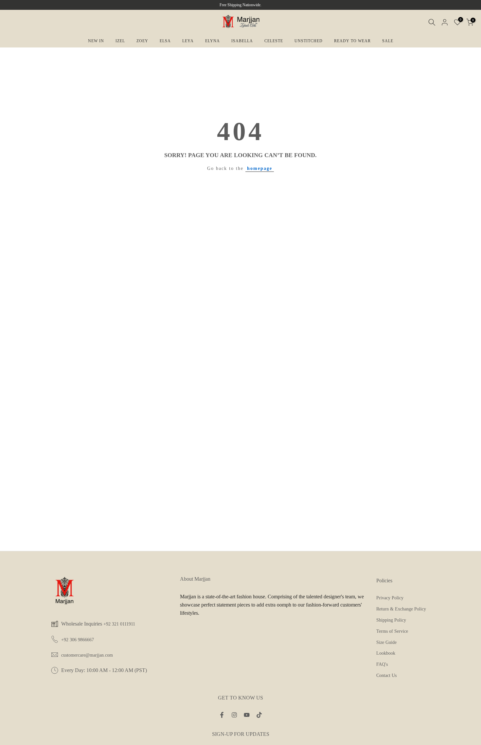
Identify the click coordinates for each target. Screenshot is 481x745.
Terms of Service (392, 631)
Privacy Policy (389, 597)
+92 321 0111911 (119, 624)
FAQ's (382, 664)
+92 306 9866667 (77, 639)
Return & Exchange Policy (401, 609)
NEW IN (96, 41)
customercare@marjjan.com (87, 655)
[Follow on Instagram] (234, 715)
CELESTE (273, 41)
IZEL (120, 41)
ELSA (165, 41)
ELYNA (212, 41)
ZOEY (142, 41)
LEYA (188, 41)
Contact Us (386, 675)
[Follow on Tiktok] (259, 715)
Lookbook (385, 653)
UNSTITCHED (308, 41)
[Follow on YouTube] (247, 715)
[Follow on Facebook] (222, 715)
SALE (387, 41)
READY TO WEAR (352, 41)
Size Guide (386, 642)
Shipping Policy (391, 620)
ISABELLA (242, 41)
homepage (259, 168)
